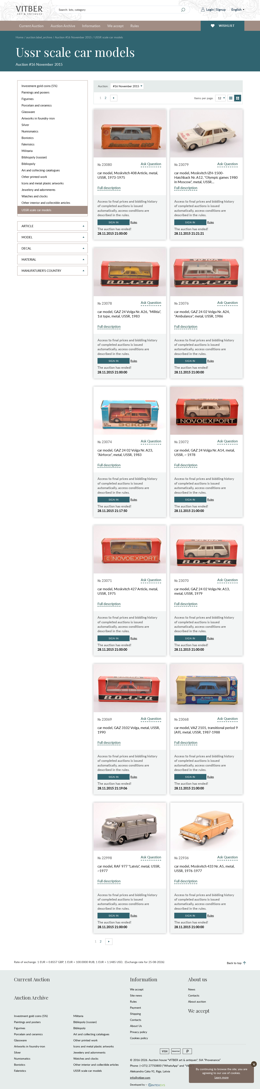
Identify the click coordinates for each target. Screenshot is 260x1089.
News (191, 989)
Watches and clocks (35, 196)
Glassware (28, 112)
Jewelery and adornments (38, 190)
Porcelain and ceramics (37, 105)
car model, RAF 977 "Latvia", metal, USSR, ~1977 (129, 868)
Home (19, 37)
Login (210, 9)
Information (143, 979)
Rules (134, 25)
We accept (136, 989)
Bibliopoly (28, 164)
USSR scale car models (36, 210)
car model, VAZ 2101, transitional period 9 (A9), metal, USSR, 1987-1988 (206, 730)
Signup (221, 9)
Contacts (135, 1020)
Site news (136, 995)
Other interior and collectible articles (46, 203)
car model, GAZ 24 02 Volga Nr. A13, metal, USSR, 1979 (202, 591)
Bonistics (28, 138)
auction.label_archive (39, 37)
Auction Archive (31, 997)
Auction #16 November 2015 (73, 37)
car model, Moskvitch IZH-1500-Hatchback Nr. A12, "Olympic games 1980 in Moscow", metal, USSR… (206, 177)
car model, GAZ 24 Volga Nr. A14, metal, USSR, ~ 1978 (204, 452)
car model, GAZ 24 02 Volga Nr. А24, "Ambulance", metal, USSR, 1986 (202, 314)
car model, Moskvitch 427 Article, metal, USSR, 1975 (128, 591)
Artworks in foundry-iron (38, 118)
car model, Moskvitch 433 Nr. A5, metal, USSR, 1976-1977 (204, 868)
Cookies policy (139, 1038)
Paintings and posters (35, 92)
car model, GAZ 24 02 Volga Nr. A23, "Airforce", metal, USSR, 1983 (125, 452)
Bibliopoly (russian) (34, 157)
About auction (197, 1001)
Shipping (135, 1014)
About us (197, 979)
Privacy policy (138, 1032)
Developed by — (138, 1084)
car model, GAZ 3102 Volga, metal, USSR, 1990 (129, 730)
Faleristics (28, 144)
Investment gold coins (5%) (39, 86)
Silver (25, 125)
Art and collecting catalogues (41, 170)
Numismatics (30, 131)
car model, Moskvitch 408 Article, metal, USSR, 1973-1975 (128, 175)
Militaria (27, 151)
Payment (135, 1007)
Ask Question (151, 163)
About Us (136, 1026)
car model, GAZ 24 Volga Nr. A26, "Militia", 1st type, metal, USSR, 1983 (129, 314)
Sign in (114, 222)
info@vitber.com (140, 1077)
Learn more (221, 1077)
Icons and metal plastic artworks (43, 183)
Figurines (28, 99)
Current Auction (32, 979)
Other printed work (34, 177)
